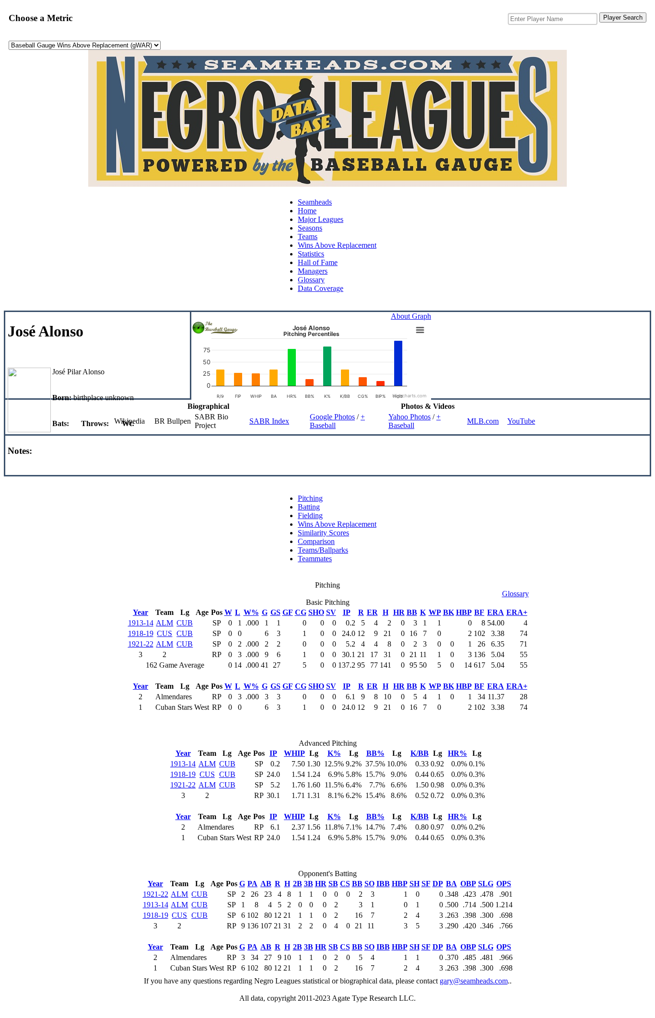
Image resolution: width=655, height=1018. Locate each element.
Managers (313, 271)
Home (307, 211)
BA (451, 883)
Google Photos (332, 417)
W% (251, 612)
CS (345, 883)
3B (308, 883)
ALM (164, 623)
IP (347, 612)
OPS (503, 883)
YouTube (521, 421)
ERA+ (516, 612)
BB (412, 612)
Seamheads (315, 202)
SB (333, 883)
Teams (307, 236)
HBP (464, 612)
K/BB (419, 753)
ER (372, 612)
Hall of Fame (318, 262)
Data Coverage (320, 288)
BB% (375, 753)
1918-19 (140, 633)
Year (140, 612)
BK (448, 612)
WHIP (294, 753)
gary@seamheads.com (474, 981)
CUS (164, 633)
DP (438, 883)
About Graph (411, 316)
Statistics (311, 254)
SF (426, 883)
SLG (485, 883)
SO (369, 883)
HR (399, 612)
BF (479, 612)
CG (300, 612)
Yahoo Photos (409, 417)
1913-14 (140, 623)
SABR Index (269, 421)
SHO (316, 612)
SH (414, 883)
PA (252, 883)
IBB (383, 883)
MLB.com (483, 421)
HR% (457, 753)
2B (297, 883)
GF (287, 612)
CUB (184, 623)
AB (265, 883)
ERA (495, 612)
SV (331, 612)
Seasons (310, 228)
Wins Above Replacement (337, 245)
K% (334, 753)
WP (435, 612)
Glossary (311, 280)
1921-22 (140, 644)
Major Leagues (320, 219)
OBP (468, 883)
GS (275, 612)
